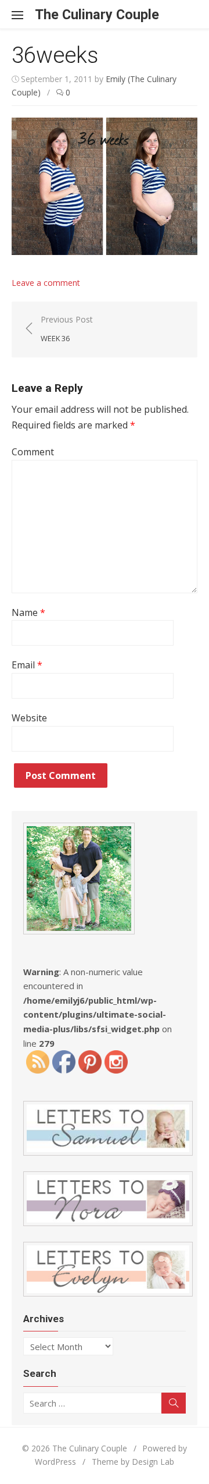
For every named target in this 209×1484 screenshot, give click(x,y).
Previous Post (67, 328)
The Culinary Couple (97, 14)
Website (29, 717)
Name (28, 612)
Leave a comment (46, 282)
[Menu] (23, 14)
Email (27, 664)
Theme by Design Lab (133, 1461)
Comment (33, 451)
